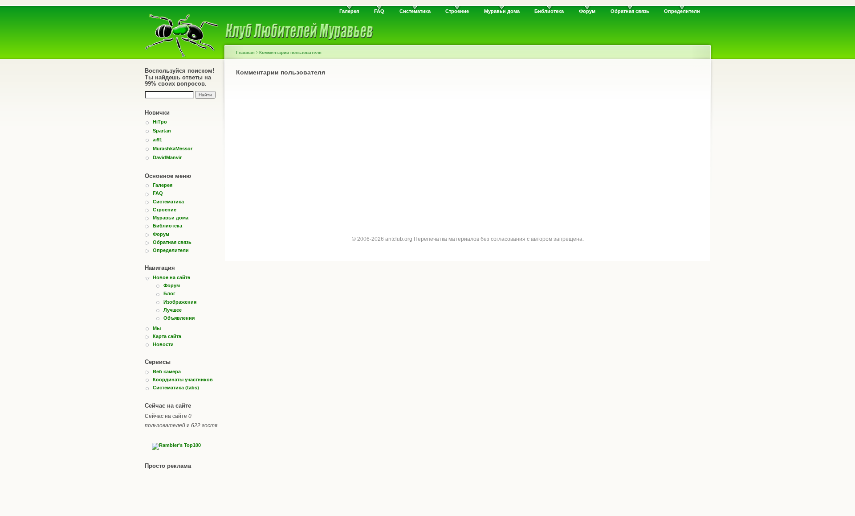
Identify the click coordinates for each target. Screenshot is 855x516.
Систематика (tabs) (176, 387)
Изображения (179, 302)
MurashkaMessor (172, 148)
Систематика (415, 11)
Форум (587, 11)
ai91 (157, 139)
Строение (457, 11)
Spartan (162, 130)
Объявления (179, 318)
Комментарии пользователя (290, 52)
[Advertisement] (467, 148)
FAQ (379, 11)
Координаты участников (183, 379)
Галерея (349, 11)
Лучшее (172, 310)
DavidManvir (167, 157)
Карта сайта (167, 336)
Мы (157, 328)
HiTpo (160, 121)
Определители (682, 11)
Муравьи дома (502, 11)
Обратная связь (630, 11)
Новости (163, 344)
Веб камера (167, 371)
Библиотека (549, 11)
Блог (169, 293)
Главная (245, 52)
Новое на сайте (171, 277)
